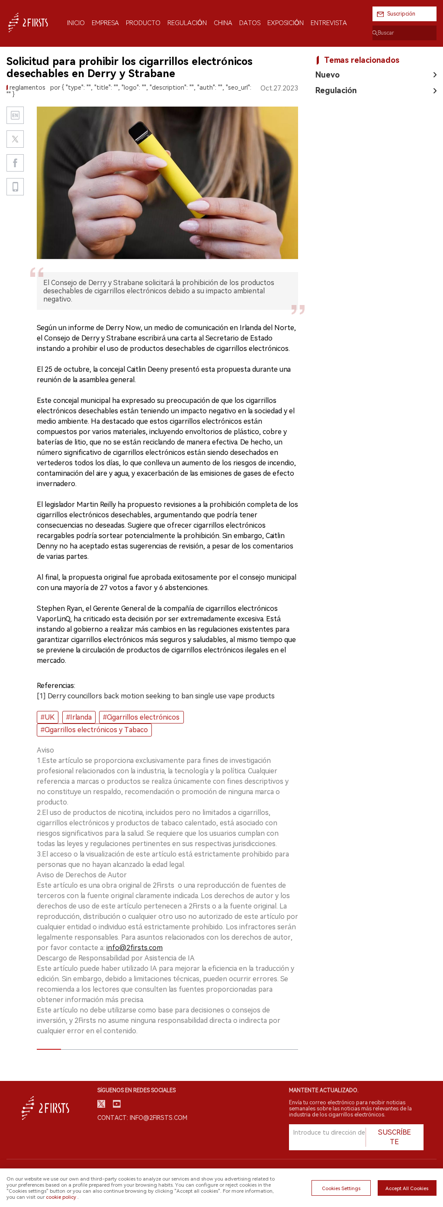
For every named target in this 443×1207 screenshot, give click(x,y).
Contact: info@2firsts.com (142, 1117)
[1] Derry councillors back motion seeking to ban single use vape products (156, 696)
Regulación (336, 90)
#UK (48, 717)
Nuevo (327, 74)
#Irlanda (79, 717)
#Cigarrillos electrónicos (141, 717)
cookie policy (61, 1197)
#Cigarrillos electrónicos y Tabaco (94, 730)
